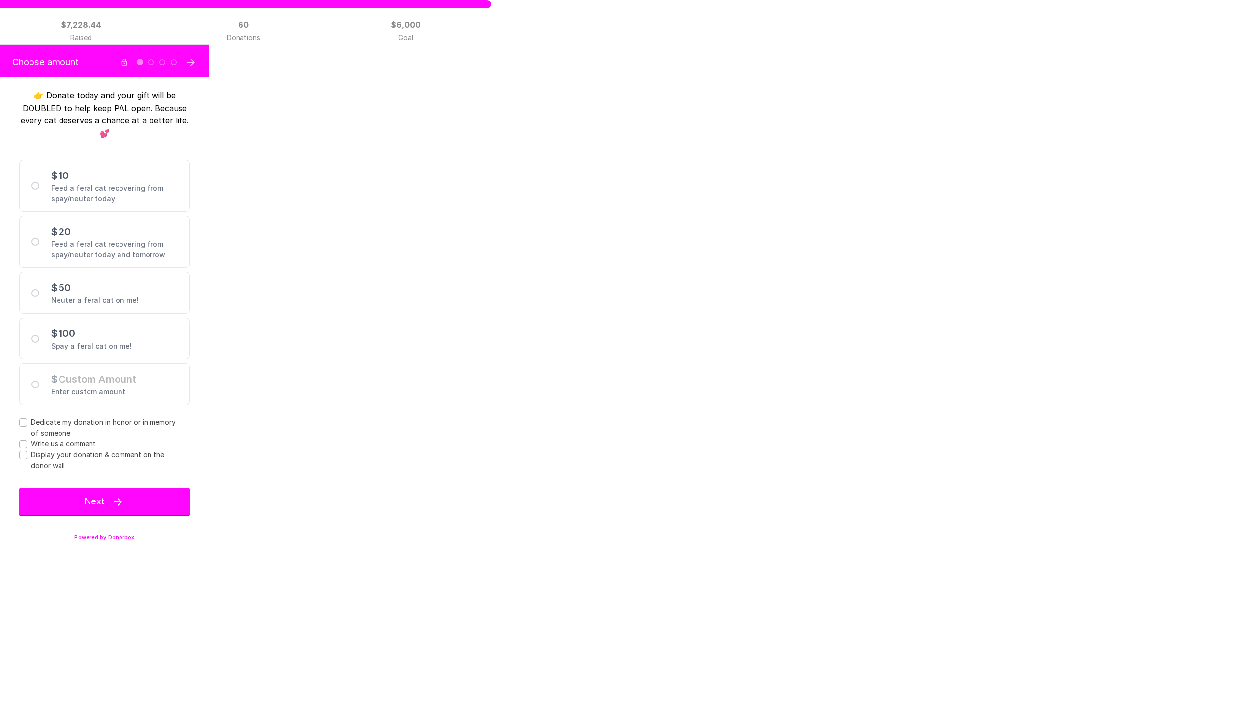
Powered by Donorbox (104, 537)
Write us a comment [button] (63, 444)
